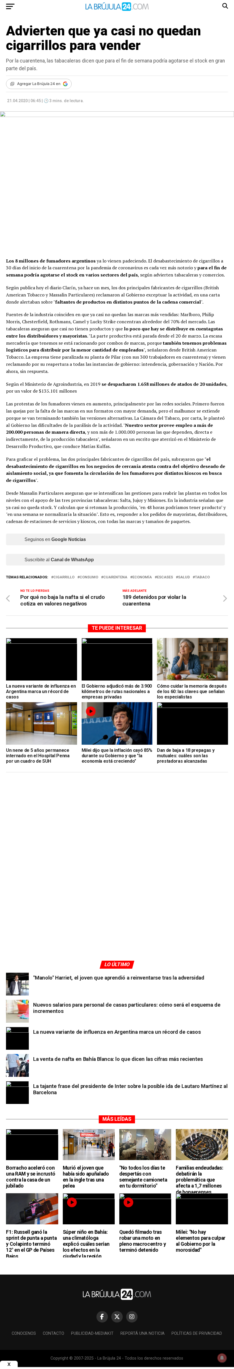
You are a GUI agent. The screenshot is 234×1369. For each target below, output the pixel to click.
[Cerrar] (9, 1364)
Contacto (53, 1333)
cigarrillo (63, 577)
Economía (142, 577)
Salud (184, 577)
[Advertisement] (117, 831)
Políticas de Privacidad (197, 1333)
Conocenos (24, 1333)
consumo (89, 577)
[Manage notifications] (222, 1357)
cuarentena (115, 577)
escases (165, 577)
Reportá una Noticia (142, 1333)
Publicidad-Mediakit (92, 1333)
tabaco (202, 577)
